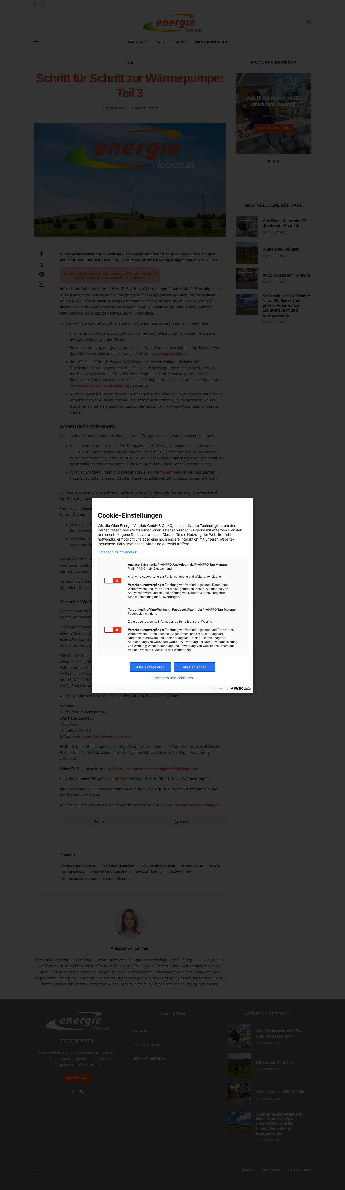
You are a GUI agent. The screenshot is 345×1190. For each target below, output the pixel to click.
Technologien (211, 525)
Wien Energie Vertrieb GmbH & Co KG (141, 525)
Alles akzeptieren (150, 667)
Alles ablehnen (195, 667)
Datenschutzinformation (117, 552)
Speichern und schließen (172, 678)
